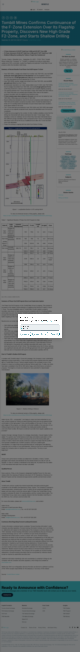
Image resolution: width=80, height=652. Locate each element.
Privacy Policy (40, 322)
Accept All (25, 334)
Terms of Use (50, 322)
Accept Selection (40, 334)
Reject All (54, 334)
